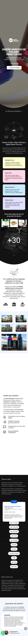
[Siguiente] (25, 304)
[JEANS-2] (14, 240)
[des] (23, 223)
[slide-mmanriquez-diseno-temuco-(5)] (14, 223)
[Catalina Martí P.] (6, 632)
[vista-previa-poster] (5, 223)
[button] (25, 628)
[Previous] (3, 304)
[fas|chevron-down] (14, 255)
